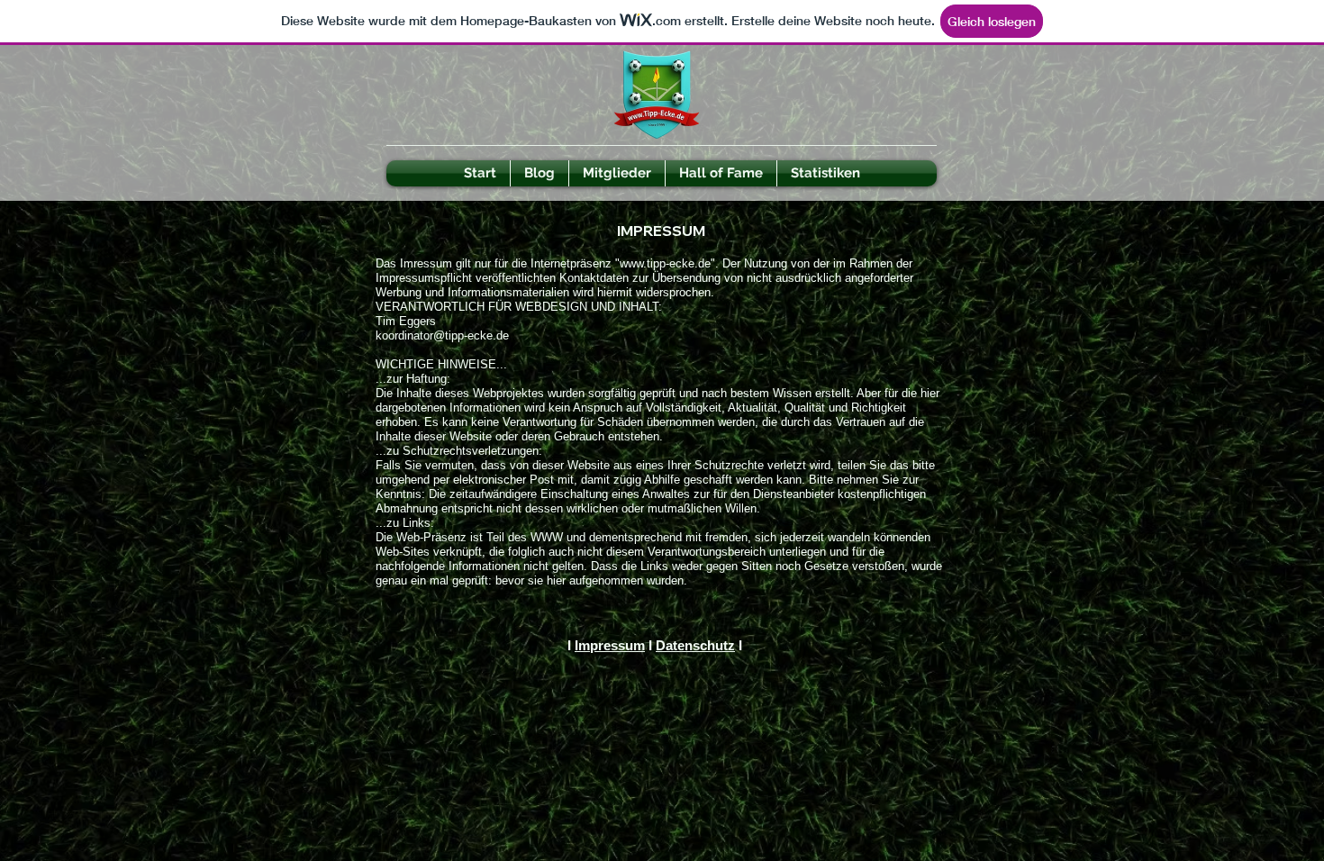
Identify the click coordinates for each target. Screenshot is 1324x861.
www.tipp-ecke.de (665, 263)
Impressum (610, 645)
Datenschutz (695, 645)
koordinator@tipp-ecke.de (442, 335)
